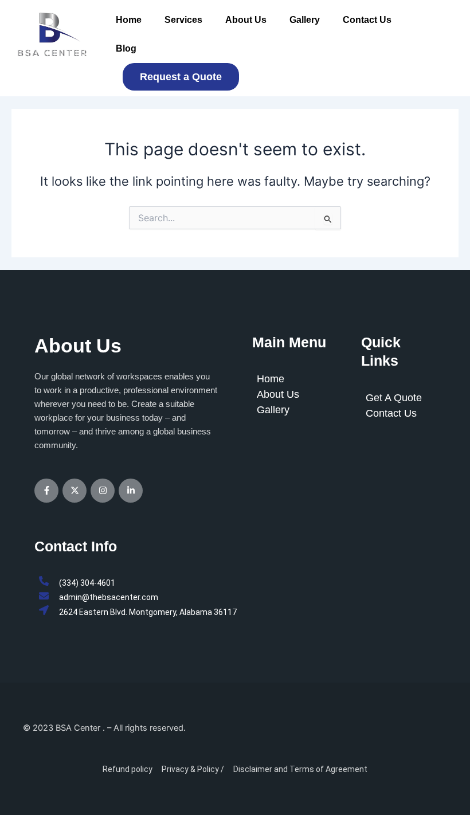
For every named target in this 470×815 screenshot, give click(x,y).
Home (129, 20)
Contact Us (367, 20)
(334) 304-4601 (87, 582)
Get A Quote (394, 397)
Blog (126, 48)
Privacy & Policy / (193, 769)
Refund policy (127, 769)
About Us (246, 20)
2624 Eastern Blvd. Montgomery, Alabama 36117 (148, 612)
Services (183, 20)
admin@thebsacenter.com (108, 597)
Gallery (304, 20)
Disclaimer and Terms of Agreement (300, 769)
